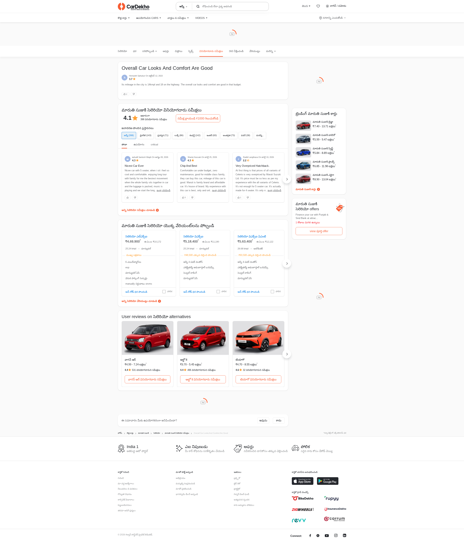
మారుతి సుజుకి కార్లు (306, 189)
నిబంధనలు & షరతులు (127, 489)
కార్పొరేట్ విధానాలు (126, 499)
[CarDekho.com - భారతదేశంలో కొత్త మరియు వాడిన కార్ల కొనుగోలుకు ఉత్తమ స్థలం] (133, 6)
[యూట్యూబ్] (327, 536)
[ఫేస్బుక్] (310, 536)
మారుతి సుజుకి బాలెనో (324, 135)
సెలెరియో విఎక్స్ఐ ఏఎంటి (252, 236)
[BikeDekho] (303, 498)
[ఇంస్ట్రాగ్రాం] (335, 536)
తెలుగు (305, 6)
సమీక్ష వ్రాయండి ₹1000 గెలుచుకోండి (198, 118)
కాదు (278, 420)
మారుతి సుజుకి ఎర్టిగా (323, 174)
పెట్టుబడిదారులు (125, 505)
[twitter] (317, 536)
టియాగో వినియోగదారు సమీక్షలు (258, 379)
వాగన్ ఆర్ (130, 359)
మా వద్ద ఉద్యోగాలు (126, 483)
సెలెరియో (122, 51)
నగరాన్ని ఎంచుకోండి (333, 17)
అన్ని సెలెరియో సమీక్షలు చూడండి (138, 210)
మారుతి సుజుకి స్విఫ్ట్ (323, 148)
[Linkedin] (344, 536)
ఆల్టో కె (183, 359)
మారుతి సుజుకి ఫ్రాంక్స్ (324, 161)
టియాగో (240, 359)
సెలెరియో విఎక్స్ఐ (193, 236)
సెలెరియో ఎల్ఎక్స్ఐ (136, 236)
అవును (263, 420)
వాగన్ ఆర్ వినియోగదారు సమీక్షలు (147, 379)
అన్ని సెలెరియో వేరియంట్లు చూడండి (139, 301)
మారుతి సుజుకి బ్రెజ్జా (323, 121)
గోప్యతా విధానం (125, 494)
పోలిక (169, 291)
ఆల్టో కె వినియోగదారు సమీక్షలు (203, 379)
